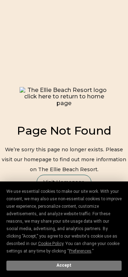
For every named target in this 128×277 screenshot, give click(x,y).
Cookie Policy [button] (50, 243)
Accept (64, 265)
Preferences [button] (80, 251)
